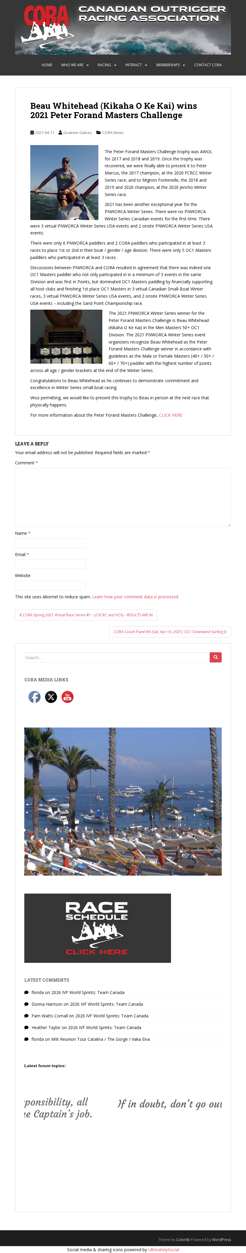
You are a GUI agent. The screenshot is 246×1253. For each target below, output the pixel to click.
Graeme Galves (77, 132)
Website (23, 575)
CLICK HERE (170, 415)
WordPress (221, 1239)
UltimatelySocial (163, 1249)
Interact (133, 64)
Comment (26, 463)
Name (23, 533)
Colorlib (183, 1239)
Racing (104, 64)
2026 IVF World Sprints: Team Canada (87, 992)
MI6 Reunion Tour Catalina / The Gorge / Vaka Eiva (100, 1039)
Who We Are (72, 64)
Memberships (168, 64)
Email (22, 554)
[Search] (216, 657)
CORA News (113, 132)
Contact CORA (208, 64)
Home (47, 64)
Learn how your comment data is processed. (135, 597)
